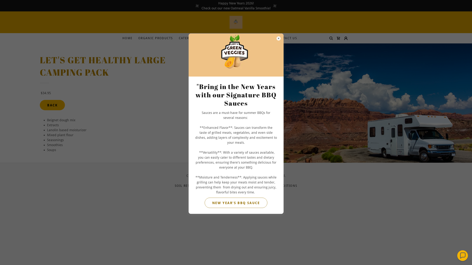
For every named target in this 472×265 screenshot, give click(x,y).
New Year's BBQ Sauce (236, 203)
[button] (462, 255)
